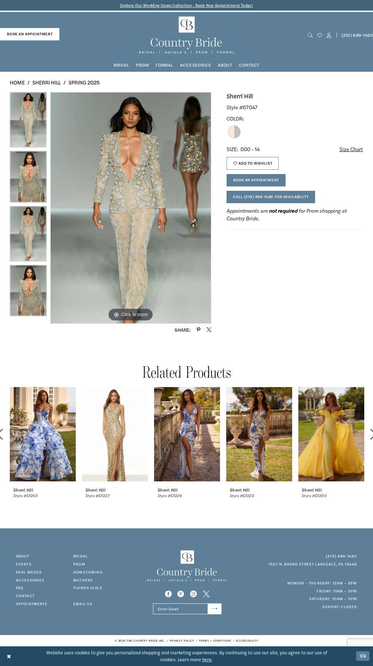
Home (17, 82)
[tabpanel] (28, 121)
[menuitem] (29, 34)
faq (19, 587)
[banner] (186, 35)
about (23, 556)
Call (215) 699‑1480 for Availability (271, 196)
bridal (80, 556)
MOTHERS (83, 580)
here (207, 659)
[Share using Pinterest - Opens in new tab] (198, 329)
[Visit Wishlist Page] (319, 35)
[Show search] (310, 35)
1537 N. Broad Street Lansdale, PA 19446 (312, 564)
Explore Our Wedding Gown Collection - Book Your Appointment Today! (186, 5)
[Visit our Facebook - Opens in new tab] (168, 594)
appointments (32, 603)
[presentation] (43, 434)
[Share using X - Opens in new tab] (209, 329)
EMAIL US (83, 603)
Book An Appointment (256, 179)
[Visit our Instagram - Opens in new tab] (193, 594)
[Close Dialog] (9, 656)
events (24, 564)
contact (25, 595)
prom (79, 564)
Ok (363, 656)
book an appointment (30, 33)
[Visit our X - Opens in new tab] (206, 594)
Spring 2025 (84, 82)
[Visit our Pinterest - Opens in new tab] (180, 594)
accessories (30, 580)
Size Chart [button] (351, 149)
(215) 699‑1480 (341, 556)
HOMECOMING (88, 572)
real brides (29, 572)
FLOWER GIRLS (87, 587)
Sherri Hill (46, 82)
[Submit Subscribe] (214, 608)
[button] (329, 35)
